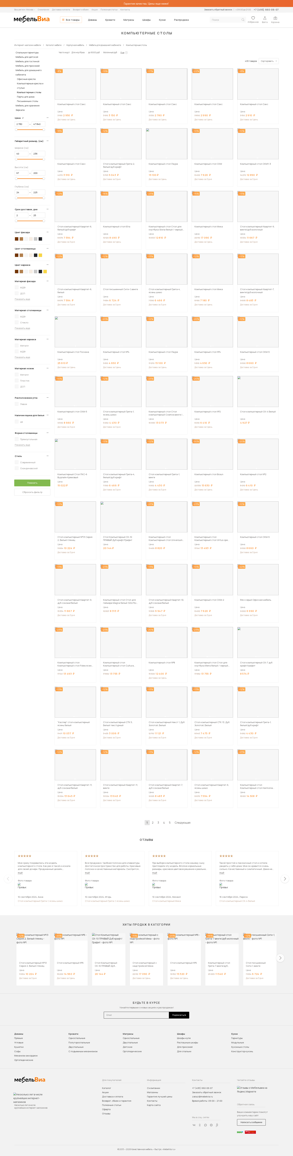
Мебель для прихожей (28, 65)
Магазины (152, 1092)
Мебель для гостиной (27, 61)
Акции (95, 9)
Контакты (125, 9)
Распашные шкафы (187, 1042)
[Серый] (35, 239)
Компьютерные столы (29, 92)
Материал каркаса (25, 339)
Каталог (106, 1088)
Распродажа (181, 19)
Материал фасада (25, 281)
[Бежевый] (31, 239)
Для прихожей (185, 1046)
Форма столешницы (26, 432)
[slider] (16, 129)
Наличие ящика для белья (29, 415)
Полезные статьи (109, 9)
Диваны (92, 19)
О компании (43, 9)
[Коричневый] (21, 239)
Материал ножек (24, 368)
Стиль (18, 456)
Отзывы (106, 1113)
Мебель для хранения (28, 105)
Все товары (73, 19)
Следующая (182, 822)
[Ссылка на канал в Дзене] (211, 1125)
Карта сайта (154, 1105)
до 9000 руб (94, 52)
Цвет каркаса (22, 264)
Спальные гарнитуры (27, 52)
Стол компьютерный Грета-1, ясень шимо (40, 900)
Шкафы (146, 19)
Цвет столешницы (25, 248)
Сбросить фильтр (32, 492)
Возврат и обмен (81, 9)
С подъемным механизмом (83, 1051)
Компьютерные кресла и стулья (30, 85)
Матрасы (128, 19)
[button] (74, 98)
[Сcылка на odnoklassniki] (200, 1125)
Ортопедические (23, 1060)
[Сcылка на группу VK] (194, 1125)
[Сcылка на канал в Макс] (205, 1125)
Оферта (106, 1109)
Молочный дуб (110, 52)
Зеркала (20, 109)
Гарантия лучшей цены (159, 1096)
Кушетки (19, 1046)
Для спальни (184, 1051)
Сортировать (267, 61)
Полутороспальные (79, 1042)
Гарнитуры (237, 1038)
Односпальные (77, 1038)
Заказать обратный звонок (218, 9)
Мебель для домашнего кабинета (29, 72)
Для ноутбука (78, 52)
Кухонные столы (240, 1046)
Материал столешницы (28, 310)
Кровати (110, 19)
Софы (17, 1051)
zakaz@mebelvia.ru (202, 1096)
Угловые (18, 1042)
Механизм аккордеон (26, 1055)
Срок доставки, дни (26, 209)
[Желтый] (40, 255)
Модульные (237, 1042)
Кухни (162, 19)
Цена (20, 117)
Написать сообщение (251, 1122)
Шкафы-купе (184, 1038)
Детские (127, 1046)
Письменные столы (27, 101)
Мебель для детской (27, 56)
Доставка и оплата (61, 9)
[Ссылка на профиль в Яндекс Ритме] (217, 1125)
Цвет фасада (22, 232)
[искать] (243, 20)
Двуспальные (76, 1046)
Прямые (18, 1038)
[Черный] (40, 239)
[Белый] (26, 239)
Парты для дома (25, 96)
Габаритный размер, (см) (29, 141)
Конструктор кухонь (242, 1051)
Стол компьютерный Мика (166, 900)
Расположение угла (26, 397)
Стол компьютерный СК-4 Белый (237, 900)
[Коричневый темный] (16, 239)
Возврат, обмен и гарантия (116, 1100)
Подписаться (179, 1015)
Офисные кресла (26, 79)
